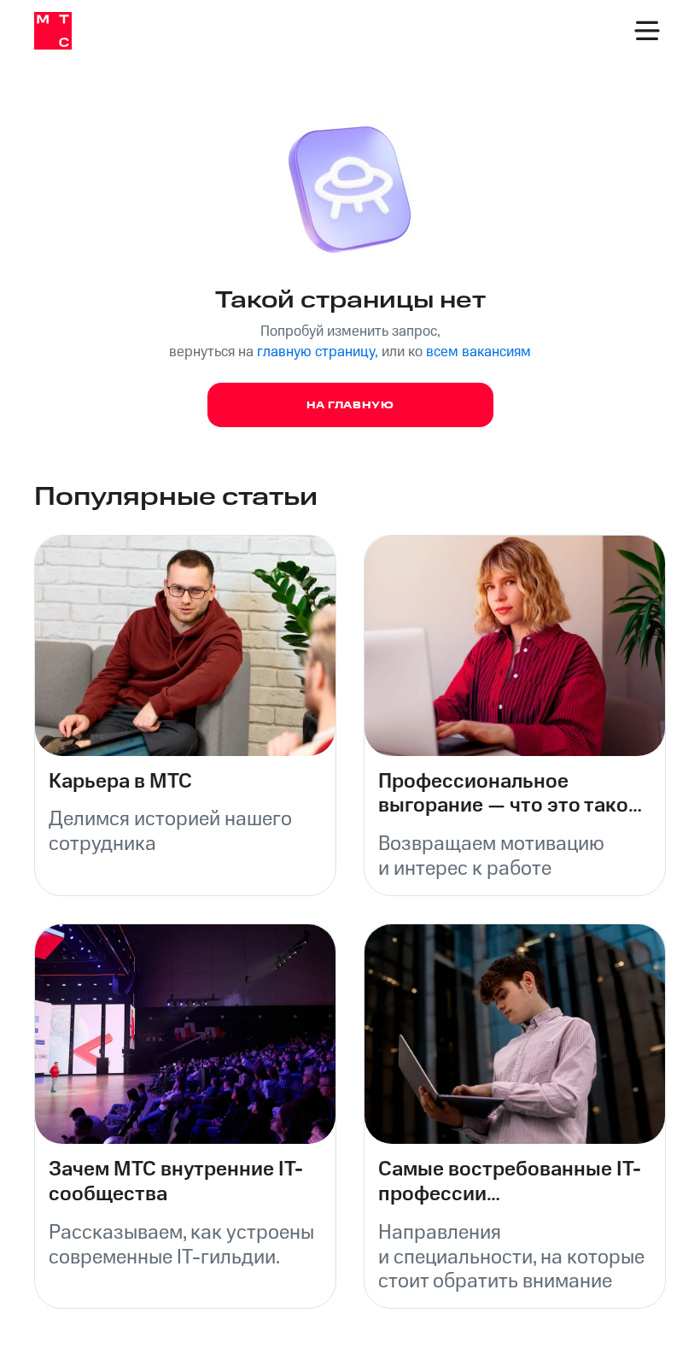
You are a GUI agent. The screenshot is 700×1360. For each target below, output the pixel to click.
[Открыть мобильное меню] (647, 31)
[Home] (53, 31)
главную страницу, (317, 352)
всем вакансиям (478, 352)
